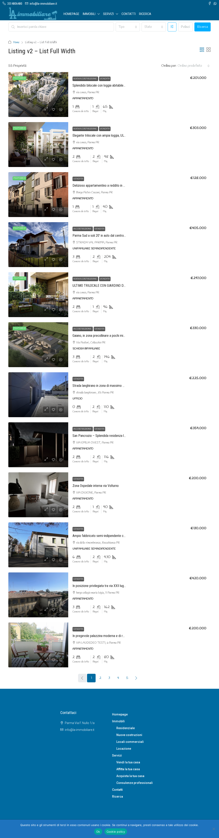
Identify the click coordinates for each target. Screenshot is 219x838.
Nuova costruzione (85, 78)
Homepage (71, 14)
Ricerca (145, 14)
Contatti (128, 14)
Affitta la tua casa (128, 769)
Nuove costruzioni (129, 735)
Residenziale (125, 728)
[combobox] (128, 26)
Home (16, 42)
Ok (98, 831)
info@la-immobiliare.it (79, 730)
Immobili (89, 14)
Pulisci (185, 27)
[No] (214, 829)
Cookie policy (116, 831)
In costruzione (82, 229)
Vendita (105, 78)
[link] (38, 94)
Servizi (108, 14)
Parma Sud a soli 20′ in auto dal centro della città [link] (105, 236)
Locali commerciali (130, 741)
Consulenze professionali (134, 783)
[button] (202, 50)
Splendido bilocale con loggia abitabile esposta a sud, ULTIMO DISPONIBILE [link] (123, 85)
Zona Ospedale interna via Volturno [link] (96, 486)
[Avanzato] (172, 26)
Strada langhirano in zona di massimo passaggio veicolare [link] (111, 386)
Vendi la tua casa (128, 762)
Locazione (123, 748)
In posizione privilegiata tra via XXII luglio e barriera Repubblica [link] (114, 586)
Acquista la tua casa (130, 776)
